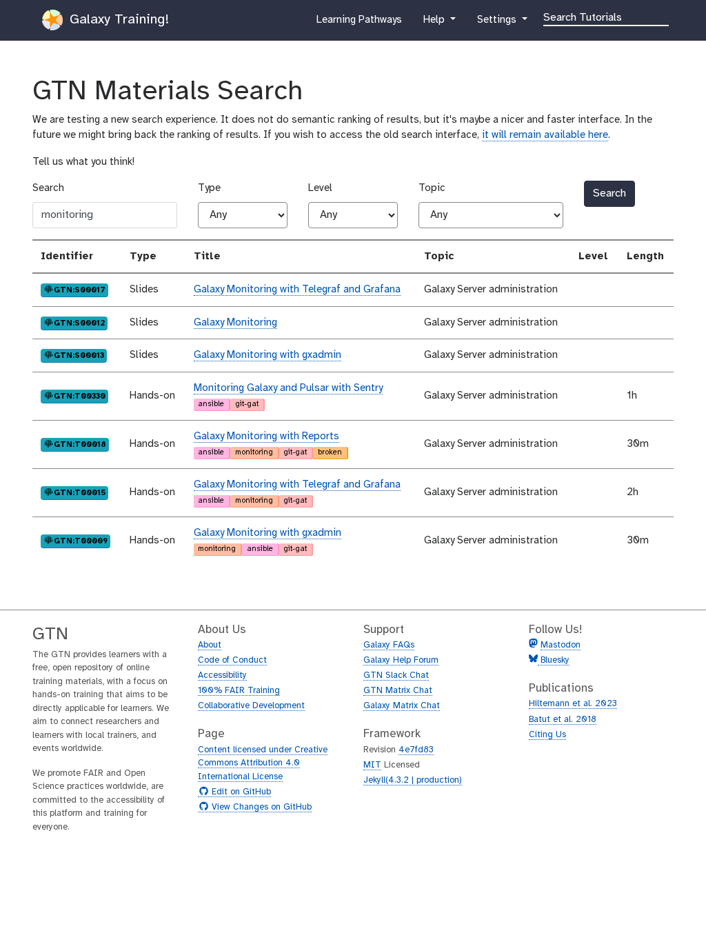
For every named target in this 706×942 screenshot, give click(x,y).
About (209, 645)
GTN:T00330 (79, 395)
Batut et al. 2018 (562, 719)
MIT (372, 765)
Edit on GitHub (239, 792)
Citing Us (547, 734)
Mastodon (561, 645)
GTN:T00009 (80, 540)
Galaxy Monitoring (235, 322)
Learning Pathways (359, 24)
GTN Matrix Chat (397, 690)
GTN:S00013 (78, 355)
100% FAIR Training (239, 690)
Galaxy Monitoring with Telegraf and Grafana (297, 289)
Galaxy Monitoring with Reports (266, 436)
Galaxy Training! (117, 19)
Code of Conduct (232, 660)
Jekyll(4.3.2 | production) (412, 780)
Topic (431, 188)
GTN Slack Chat (396, 675)
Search (48, 188)
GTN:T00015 (79, 492)
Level (320, 188)
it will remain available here (545, 135)
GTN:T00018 (79, 444)
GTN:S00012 (79, 322)
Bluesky (553, 660)
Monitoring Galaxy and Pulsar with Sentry (288, 388)
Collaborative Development (251, 705)
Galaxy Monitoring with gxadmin (267, 355)
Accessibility (222, 675)
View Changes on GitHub (260, 807)
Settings (497, 24)
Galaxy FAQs (388, 645)
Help (435, 24)
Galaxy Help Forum (400, 660)
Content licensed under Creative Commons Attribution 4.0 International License (262, 763)
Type (209, 188)
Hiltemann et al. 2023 (573, 703)
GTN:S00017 (79, 289)
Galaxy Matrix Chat (401, 705)
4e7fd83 (416, 749)
